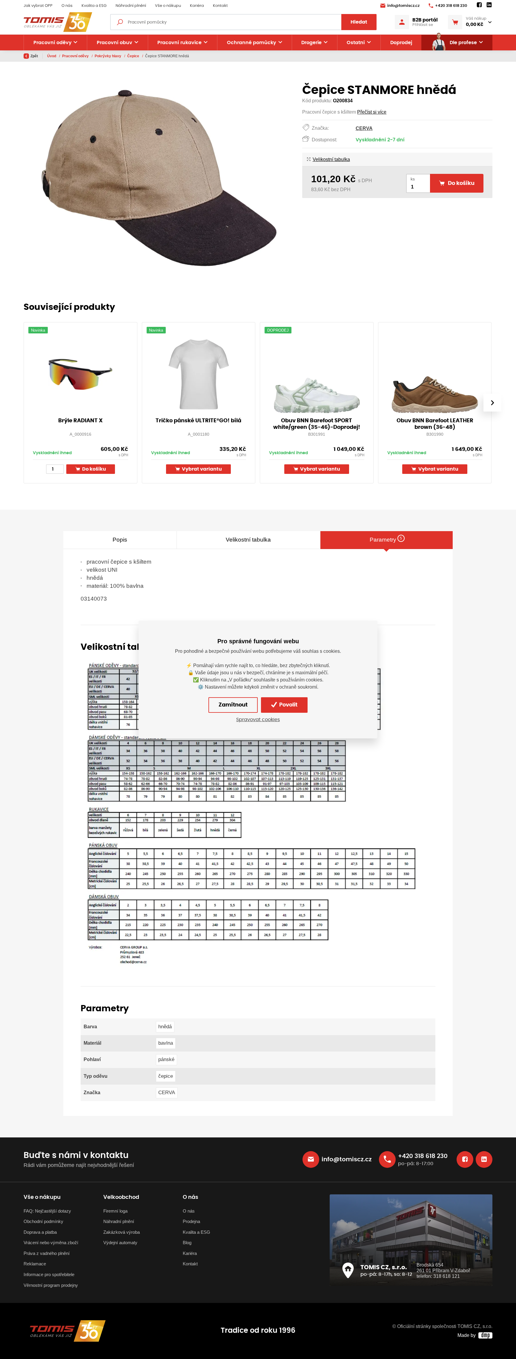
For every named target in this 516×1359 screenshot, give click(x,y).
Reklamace (35, 1263)
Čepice (133, 56)
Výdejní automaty (120, 1242)
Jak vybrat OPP (38, 6)
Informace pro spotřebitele (49, 1274)
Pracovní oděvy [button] (52, 42)
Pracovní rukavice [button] (179, 42)
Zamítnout (233, 705)
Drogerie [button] (311, 42)
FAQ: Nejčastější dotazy (47, 1210)
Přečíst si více (371, 112)
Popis (120, 540)
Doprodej (401, 42)
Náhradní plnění (131, 6)
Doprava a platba (40, 1232)
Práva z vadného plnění (47, 1253)
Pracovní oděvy (76, 56)
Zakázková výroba (121, 1232)
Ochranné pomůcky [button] (251, 42)
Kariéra (197, 6)
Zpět (34, 56)
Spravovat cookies (258, 719)
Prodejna (191, 1221)
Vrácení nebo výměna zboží (51, 1242)
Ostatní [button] (356, 42)
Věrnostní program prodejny (51, 1285)
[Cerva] (252, 812)
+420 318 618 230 (451, 6)
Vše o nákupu (168, 6)
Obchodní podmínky (43, 1221)
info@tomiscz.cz (403, 6)
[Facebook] (479, 5)
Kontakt (220, 6)
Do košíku (93, 469)
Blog (187, 1242)
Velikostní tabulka (331, 159)
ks (413, 179)
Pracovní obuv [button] (114, 42)
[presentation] (492, 403)
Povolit (287, 705)
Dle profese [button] (463, 42)
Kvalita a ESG (94, 6)
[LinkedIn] (489, 5)
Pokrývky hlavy (108, 56)
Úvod (52, 56)
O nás (67, 6)
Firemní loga (115, 1210)
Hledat (359, 22)
